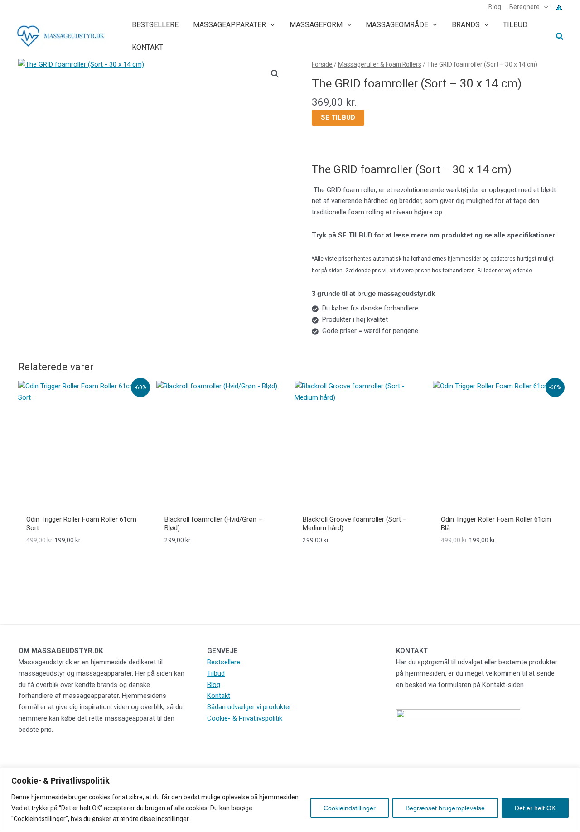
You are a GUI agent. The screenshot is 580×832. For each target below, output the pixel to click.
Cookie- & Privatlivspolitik (244, 718)
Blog (213, 685)
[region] (290, 799)
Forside (322, 64)
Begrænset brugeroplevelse (445, 808)
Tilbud (216, 673)
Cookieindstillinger (350, 808)
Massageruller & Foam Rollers (379, 64)
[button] (544, 7)
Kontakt (218, 696)
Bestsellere (223, 662)
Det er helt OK (535, 808)
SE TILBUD (338, 117)
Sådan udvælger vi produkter (249, 707)
